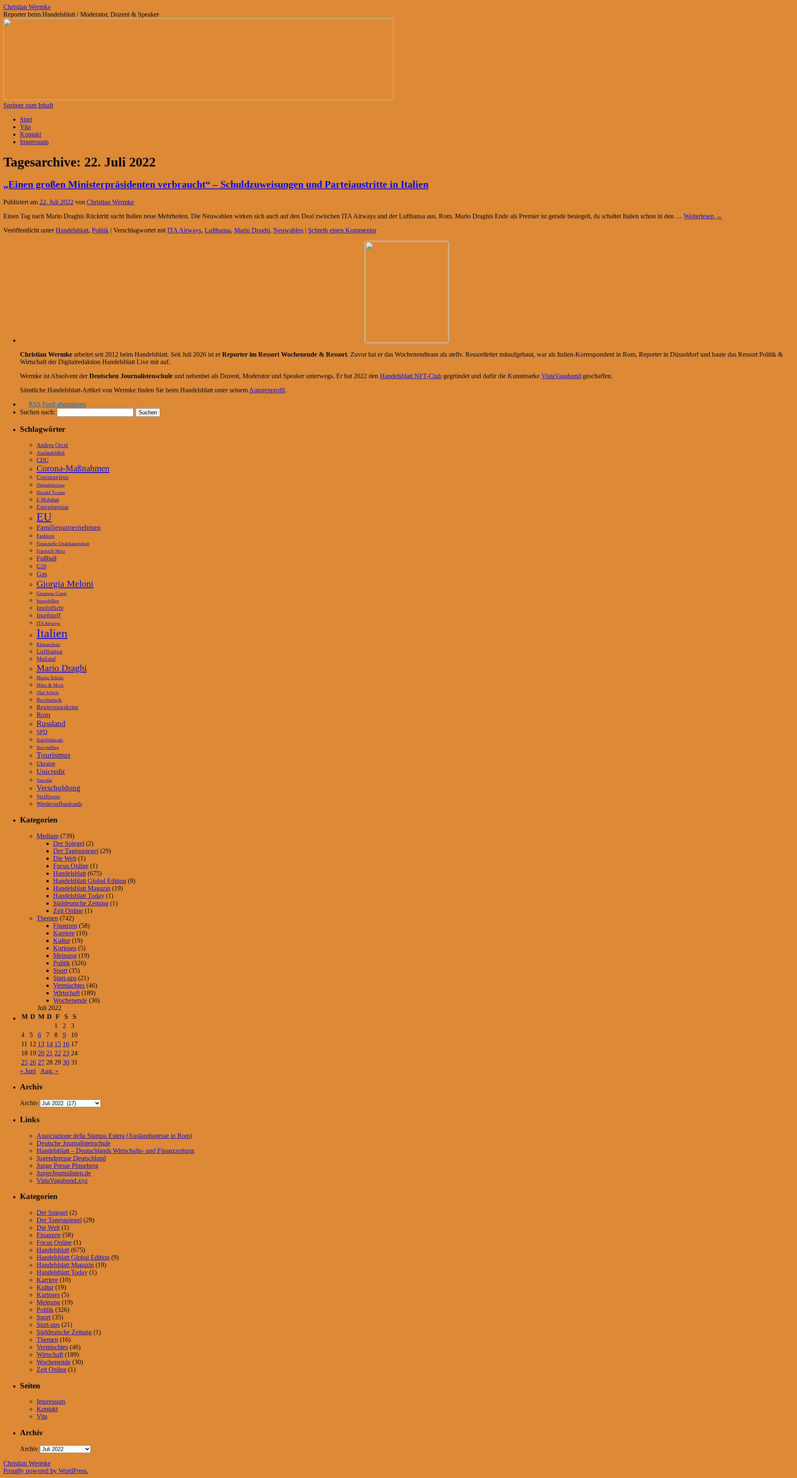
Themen (47, 918)
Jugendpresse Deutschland (71, 1158)
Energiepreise (52, 507)
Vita (25, 126)
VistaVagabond (561, 375)
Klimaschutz (48, 644)
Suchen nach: (37, 412)
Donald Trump (51, 492)
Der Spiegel (68, 843)
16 (66, 1043)
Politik (100, 230)
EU (44, 517)
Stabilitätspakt (50, 739)
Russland (51, 723)
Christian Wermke (27, 6)
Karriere (64, 933)
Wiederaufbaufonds (59, 803)
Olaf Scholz (48, 692)
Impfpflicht (50, 608)
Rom (43, 715)
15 (57, 1043)
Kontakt (30, 134)
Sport (60, 970)
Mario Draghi (252, 230)
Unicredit (51, 771)
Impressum (34, 141)
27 (41, 1062)
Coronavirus (52, 477)
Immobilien (48, 601)
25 (24, 1062)
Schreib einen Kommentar (342, 230)
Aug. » (49, 1070)
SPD (42, 732)
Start (26, 119)
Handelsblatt (72, 230)
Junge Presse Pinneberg (67, 1165)
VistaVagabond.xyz (62, 1180)
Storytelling (48, 747)
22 (57, 1053)
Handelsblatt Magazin (81, 888)
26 (32, 1062)
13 (41, 1043)
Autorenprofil (267, 390)
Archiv (29, 1102)
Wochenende (70, 1000)
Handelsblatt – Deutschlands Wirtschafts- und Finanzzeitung (115, 1150)
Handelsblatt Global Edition (89, 880)
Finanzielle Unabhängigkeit (63, 543)
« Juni (28, 1070)
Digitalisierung (51, 485)
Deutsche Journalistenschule (73, 1143)
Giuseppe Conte (52, 593)
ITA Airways (184, 230)
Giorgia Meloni (65, 583)
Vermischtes (69, 985)
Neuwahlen (288, 230)
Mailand (46, 659)
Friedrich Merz (51, 550)
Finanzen (65, 925)
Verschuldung (59, 787)
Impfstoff (49, 615)
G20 (41, 566)
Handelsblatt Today (78, 895)
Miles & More (50, 685)
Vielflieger (48, 797)
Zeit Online (68, 910)
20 (41, 1053)
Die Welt (64, 858)
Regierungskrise (57, 707)
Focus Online (70, 865)
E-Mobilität (48, 500)
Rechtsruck (49, 700)
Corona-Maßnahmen (73, 468)
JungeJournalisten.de (64, 1173)
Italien (52, 633)
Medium (48, 835)
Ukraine (46, 763)
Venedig (44, 780)
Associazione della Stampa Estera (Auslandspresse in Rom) (114, 1135)
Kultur (61, 940)
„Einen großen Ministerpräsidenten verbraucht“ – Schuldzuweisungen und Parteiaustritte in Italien (215, 184)
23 (66, 1053)
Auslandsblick (51, 453)
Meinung (65, 955)
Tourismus (53, 755)
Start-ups (64, 977)
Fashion (45, 536)
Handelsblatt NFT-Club (411, 375)
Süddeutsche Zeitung (80, 903)
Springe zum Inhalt (28, 105)
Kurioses (64, 948)
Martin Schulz (50, 677)
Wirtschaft (66, 992)
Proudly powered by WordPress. (45, 1470)
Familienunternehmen (69, 527)
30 (66, 1062)
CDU (43, 460)
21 (49, 1053)
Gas (42, 574)
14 (49, 1043)
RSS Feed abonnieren (57, 404)
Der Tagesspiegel (75, 850)
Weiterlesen (703, 216)
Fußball (46, 558)
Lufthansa (218, 230)
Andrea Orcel (52, 445)
